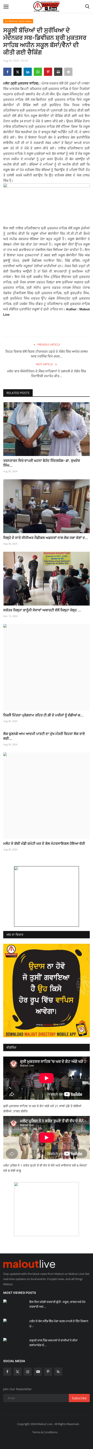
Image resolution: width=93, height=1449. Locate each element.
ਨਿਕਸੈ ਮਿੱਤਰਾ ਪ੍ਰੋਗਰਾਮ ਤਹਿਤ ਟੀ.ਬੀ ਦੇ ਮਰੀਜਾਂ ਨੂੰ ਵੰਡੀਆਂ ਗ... (43, 715)
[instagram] (28, 1372)
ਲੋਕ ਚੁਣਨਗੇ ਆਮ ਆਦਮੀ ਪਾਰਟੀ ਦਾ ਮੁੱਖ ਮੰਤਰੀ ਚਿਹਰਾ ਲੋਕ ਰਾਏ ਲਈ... (44, 736)
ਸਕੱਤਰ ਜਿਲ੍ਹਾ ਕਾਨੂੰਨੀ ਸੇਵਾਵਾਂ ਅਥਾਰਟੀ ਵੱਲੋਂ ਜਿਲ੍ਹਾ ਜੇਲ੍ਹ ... (42, 610)
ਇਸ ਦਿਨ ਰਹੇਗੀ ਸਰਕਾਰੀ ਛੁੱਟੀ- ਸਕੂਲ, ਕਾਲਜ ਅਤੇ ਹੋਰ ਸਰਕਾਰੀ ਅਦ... (57, 1304)
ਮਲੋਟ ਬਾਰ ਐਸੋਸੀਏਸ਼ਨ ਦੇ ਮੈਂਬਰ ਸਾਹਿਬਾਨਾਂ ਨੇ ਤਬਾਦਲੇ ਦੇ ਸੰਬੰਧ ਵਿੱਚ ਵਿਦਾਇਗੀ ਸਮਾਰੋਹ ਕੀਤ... (46, 373)
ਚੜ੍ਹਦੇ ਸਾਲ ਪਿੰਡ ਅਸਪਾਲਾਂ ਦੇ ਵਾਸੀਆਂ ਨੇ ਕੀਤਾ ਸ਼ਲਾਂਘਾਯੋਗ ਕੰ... (53, 1343)
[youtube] (38, 1372)
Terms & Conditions (45, 1432)
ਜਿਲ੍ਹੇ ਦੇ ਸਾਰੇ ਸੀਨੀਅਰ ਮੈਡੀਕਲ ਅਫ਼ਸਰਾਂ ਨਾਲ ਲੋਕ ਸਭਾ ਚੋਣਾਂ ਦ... (45, 538)
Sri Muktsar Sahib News (18, 21)
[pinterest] (48, 1372)
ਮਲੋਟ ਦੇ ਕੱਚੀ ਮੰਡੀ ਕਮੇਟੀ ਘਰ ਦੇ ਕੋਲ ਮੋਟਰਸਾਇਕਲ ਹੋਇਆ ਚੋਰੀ (44, 843)
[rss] (58, 1372)
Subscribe (79, 1398)
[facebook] (7, 1372)
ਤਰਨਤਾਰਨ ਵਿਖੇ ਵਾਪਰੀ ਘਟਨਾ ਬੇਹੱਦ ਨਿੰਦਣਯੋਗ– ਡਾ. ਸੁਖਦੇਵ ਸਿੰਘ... (41, 462)
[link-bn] (46, 896)
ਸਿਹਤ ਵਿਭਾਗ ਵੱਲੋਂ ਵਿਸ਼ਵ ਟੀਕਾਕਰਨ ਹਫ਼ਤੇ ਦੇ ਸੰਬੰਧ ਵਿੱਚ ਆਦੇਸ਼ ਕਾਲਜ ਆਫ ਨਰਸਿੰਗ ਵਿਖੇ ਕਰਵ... (46, 353)
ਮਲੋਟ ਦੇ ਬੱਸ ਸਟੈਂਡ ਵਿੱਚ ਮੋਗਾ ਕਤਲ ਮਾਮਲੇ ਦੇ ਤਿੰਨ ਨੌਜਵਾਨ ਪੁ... (58, 1323)
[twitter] (17, 1372)
